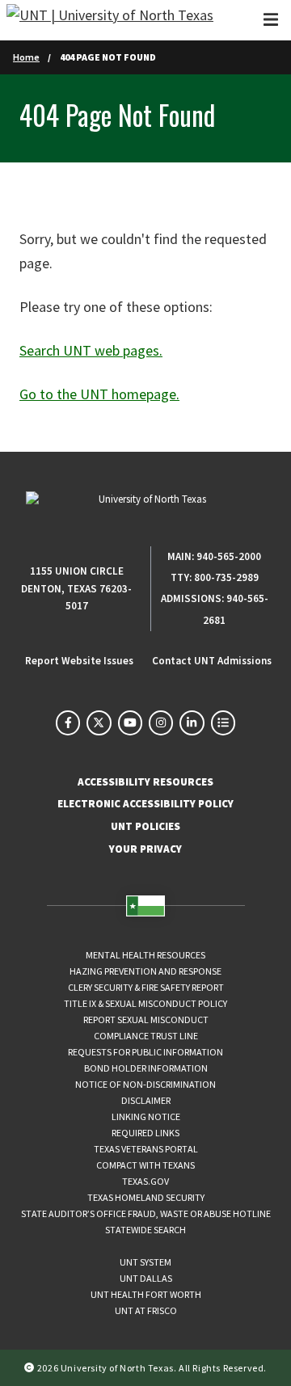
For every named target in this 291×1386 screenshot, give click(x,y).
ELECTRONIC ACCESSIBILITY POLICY (145, 804)
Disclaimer (146, 1100)
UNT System (145, 1262)
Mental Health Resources (145, 955)
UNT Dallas (146, 1278)
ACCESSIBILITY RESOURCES (145, 782)
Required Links (145, 1133)
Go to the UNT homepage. (99, 394)
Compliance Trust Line (146, 1036)
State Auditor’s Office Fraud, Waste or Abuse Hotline (146, 1213)
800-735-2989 (226, 577)
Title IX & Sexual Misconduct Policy (145, 1003)
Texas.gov (145, 1181)
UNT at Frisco (146, 1310)
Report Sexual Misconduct (146, 1019)
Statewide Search (145, 1230)
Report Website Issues (79, 661)
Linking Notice (146, 1116)
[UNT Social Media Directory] (223, 722)
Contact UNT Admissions (212, 661)
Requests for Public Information (145, 1052)
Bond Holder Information (146, 1068)
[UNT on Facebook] (68, 722)
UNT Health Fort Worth (146, 1294)
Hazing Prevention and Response (145, 971)
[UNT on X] (98, 722)
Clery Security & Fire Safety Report (146, 987)
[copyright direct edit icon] (30, 1368)
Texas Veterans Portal (146, 1149)
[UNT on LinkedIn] (191, 722)
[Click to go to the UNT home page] (109, 20)
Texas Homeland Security (146, 1197)
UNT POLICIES (145, 826)
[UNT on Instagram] (161, 722)
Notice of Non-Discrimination (145, 1084)
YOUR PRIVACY (145, 849)
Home (26, 57)
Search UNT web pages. (90, 350)
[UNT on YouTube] (130, 722)
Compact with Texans (145, 1165)
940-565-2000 (228, 556)
